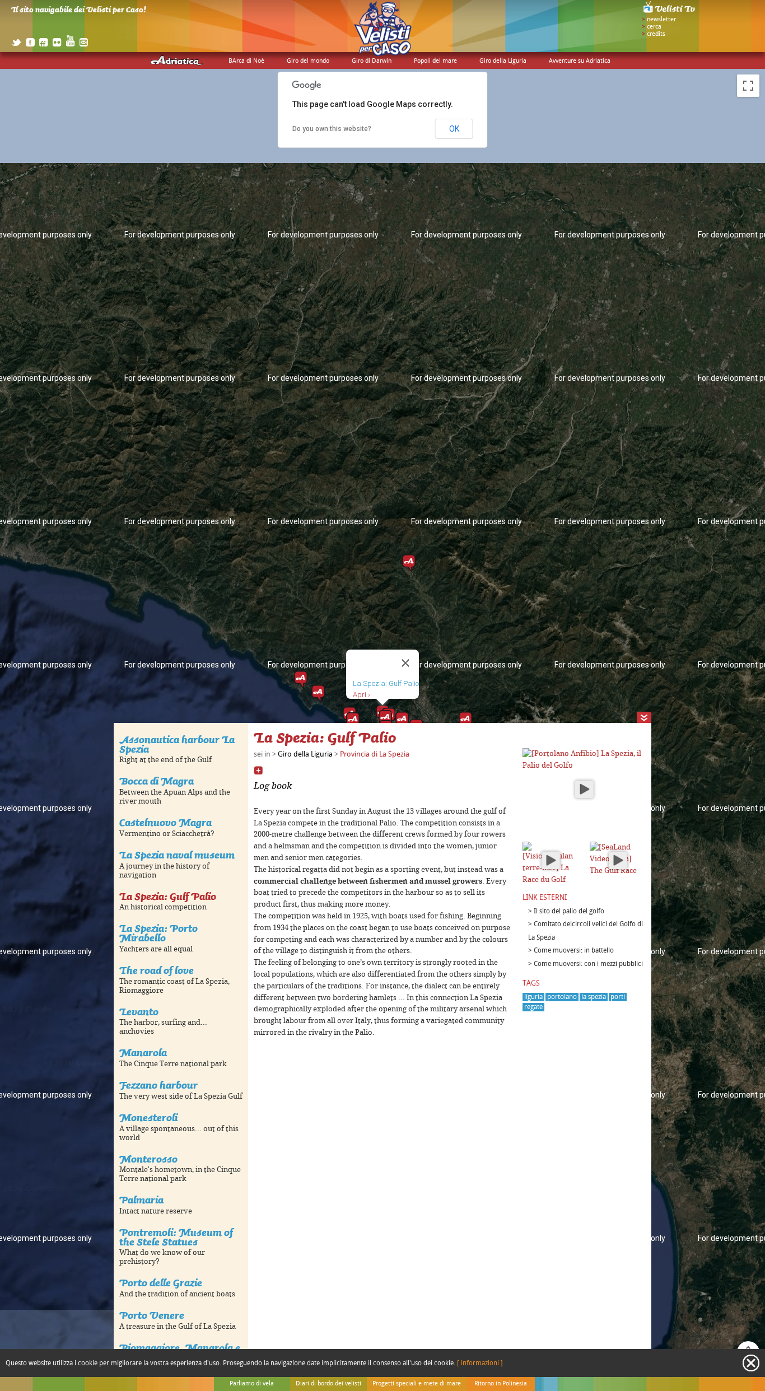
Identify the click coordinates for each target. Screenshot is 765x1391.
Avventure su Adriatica (579, 61)
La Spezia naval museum (177, 854)
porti (617, 997)
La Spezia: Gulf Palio (167, 896)
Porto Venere (151, 1315)
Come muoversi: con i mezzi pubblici (588, 964)
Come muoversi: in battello (574, 950)
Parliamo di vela (252, 1383)
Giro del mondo (308, 61)
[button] (465, 721)
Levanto (138, 1011)
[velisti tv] (670, 12)
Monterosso (148, 1158)
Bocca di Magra (156, 780)
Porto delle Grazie (160, 1282)
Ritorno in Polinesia (500, 1383)
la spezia (593, 997)
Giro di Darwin (371, 61)
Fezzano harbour (158, 1085)
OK (454, 128)
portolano (562, 997)
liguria (533, 997)
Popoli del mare (435, 61)
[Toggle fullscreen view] (748, 85)
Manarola (143, 1052)
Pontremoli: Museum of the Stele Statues (176, 1237)
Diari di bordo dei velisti (328, 1383)
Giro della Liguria (502, 61)
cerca (654, 27)
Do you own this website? (331, 129)
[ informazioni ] (480, 1363)
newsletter (661, 19)
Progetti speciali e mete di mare (416, 1383)
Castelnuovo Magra (165, 822)
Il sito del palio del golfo (569, 911)
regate (533, 1007)
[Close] (405, 663)
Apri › (361, 694)
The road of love (156, 970)
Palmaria (141, 1199)
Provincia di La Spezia (374, 754)
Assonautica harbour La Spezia (177, 744)
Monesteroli (148, 1117)
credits (656, 34)
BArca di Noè (246, 61)
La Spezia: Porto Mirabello (158, 933)
